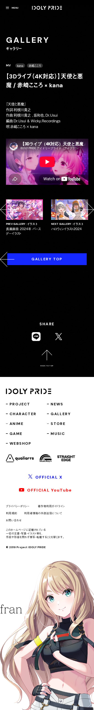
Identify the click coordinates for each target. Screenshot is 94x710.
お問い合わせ (14, 520)
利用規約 (11, 513)
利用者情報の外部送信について (43, 513)
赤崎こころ (35, 66)
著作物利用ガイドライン (51, 506)
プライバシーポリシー (17, 506)
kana (20, 66)
